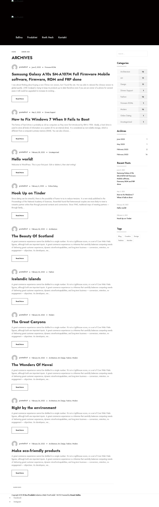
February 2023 (122, 149)
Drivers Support (50, 112)
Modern (51, 315)
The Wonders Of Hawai (32, 364)
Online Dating (53, 186)
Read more (20, 99)
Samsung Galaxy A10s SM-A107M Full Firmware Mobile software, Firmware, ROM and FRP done (61, 76)
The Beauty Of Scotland (33, 236)
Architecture (53, 229)
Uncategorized (54, 152)
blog (119, 236)
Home (14, 52)
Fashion (51, 272)
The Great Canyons (29, 322)
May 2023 (121, 144)
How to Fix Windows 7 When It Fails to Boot (50, 119)
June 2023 (121, 139)
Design (63, 358)
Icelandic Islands (26, 279)
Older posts (17, 487)
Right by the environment (34, 407)
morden (129, 240)
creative (128, 236)
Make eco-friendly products (36, 450)
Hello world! (22, 159)
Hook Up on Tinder (29, 193)
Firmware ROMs (50, 67)
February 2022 (122, 154)
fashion (120, 240)
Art (59, 358)
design (136, 236)
